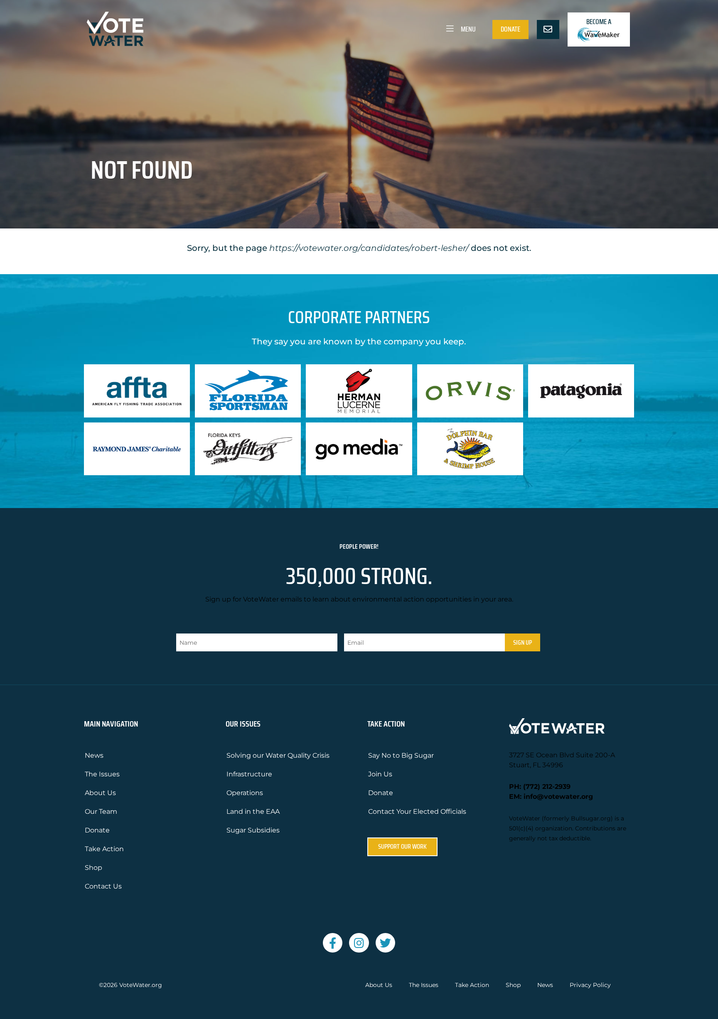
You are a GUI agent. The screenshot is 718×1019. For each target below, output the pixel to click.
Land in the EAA (253, 811)
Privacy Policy (590, 985)
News (94, 755)
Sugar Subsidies (253, 830)
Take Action (104, 849)
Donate (510, 29)
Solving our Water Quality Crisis (277, 755)
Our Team (101, 811)
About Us (100, 793)
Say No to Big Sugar (401, 755)
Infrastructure (249, 774)
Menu (468, 29)
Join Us (380, 774)
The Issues (102, 774)
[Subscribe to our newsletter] (548, 29)
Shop (93, 868)
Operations (244, 793)
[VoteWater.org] (115, 29)
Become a (598, 21)
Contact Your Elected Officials (417, 811)
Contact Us (103, 886)
